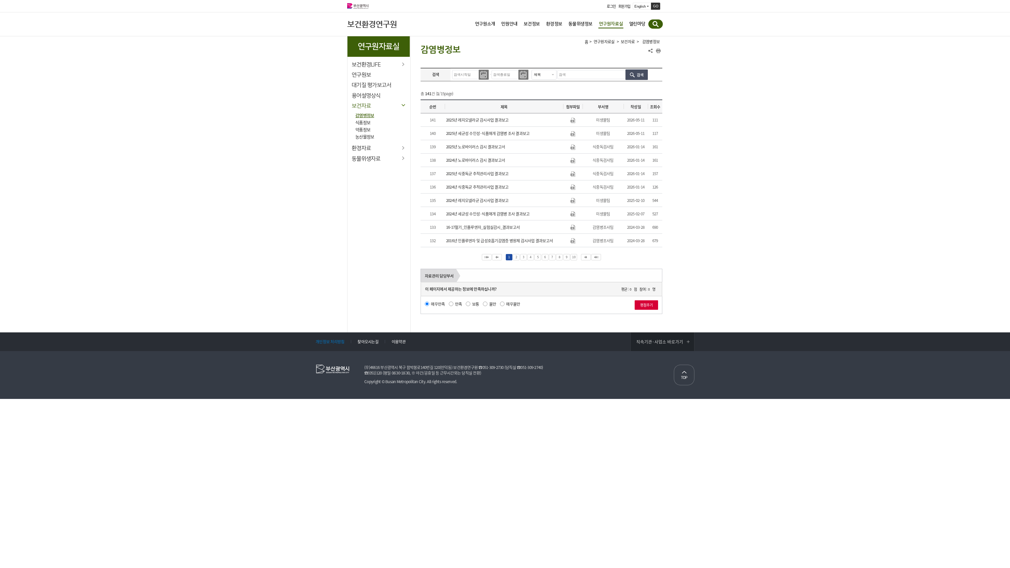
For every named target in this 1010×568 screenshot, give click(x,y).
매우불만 (513, 304)
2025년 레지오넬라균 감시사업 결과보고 (477, 120)
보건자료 (361, 106)
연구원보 (361, 75)
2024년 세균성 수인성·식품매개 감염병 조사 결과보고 (488, 214)
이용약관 (399, 341)
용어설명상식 (366, 96)
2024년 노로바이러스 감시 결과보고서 (475, 160)
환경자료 (361, 148)
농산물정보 (364, 137)
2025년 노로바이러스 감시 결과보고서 (475, 147)
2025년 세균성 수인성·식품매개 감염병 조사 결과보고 (488, 133)
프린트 (658, 51)
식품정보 (362, 122)
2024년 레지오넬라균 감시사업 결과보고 (477, 200)
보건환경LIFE (366, 65)
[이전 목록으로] (497, 257)
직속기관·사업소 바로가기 (659, 341)
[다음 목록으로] (586, 257)
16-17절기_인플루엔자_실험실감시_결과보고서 (483, 227)
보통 (475, 304)
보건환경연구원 (372, 24)
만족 (458, 304)
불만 (492, 304)
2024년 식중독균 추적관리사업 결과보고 (477, 187)
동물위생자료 (366, 159)
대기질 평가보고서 (371, 85)
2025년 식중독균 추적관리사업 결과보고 (477, 173)
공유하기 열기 (650, 51)
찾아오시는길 (367, 341)
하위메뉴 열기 (403, 64)
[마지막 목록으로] (596, 257)
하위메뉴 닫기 (403, 105)
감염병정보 (364, 115)
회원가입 (624, 6)
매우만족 (438, 304)
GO (655, 6)
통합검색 (655, 24)
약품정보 (362, 129)
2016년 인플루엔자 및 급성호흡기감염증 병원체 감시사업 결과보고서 (499, 241)
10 (573, 257)
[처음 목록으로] (487, 257)
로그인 (611, 6)
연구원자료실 (604, 41)
